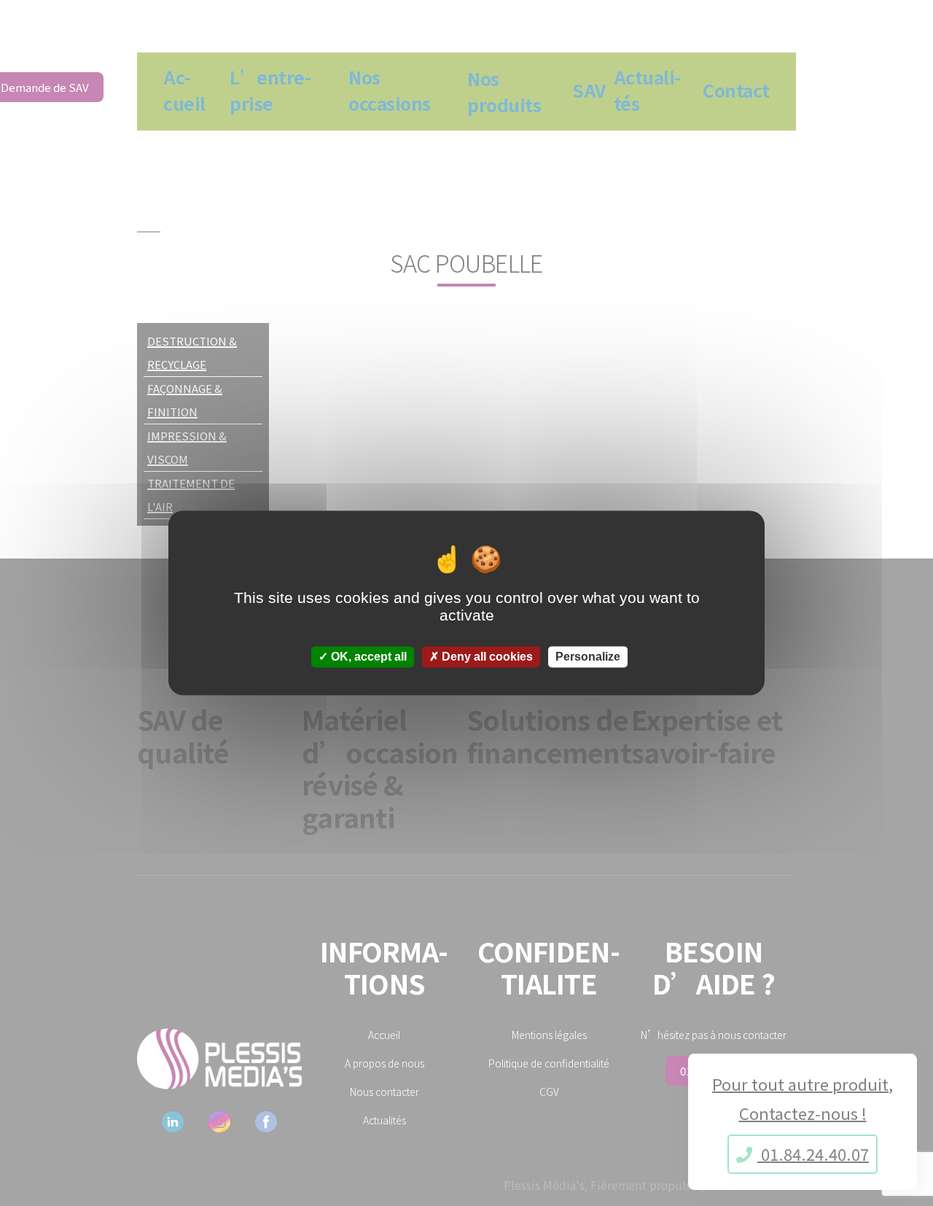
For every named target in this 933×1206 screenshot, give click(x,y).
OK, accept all (367, 656)
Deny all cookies (486, 656)
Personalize (587, 656)
